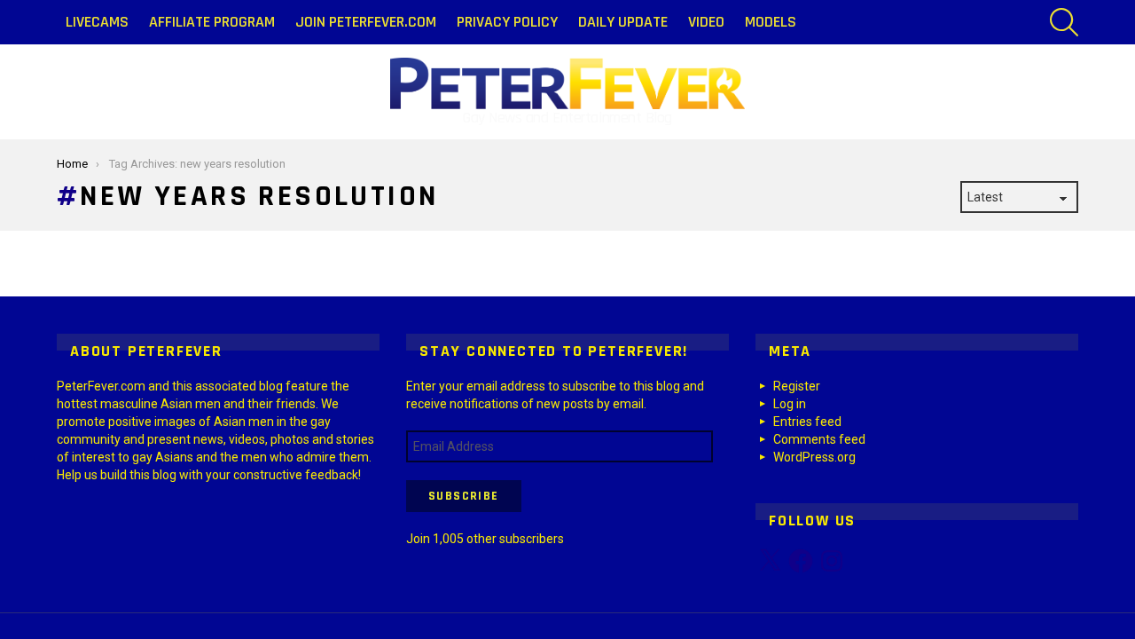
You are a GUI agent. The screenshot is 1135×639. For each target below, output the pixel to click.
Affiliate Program (212, 22)
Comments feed (819, 439)
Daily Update (623, 22)
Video (706, 22)
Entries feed (807, 421)
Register (796, 386)
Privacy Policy (507, 22)
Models (770, 22)
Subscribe (463, 496)
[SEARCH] (1064, 22)
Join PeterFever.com (365, 22)
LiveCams (97, 22)
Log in (789, 404)
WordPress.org (814, 457)
